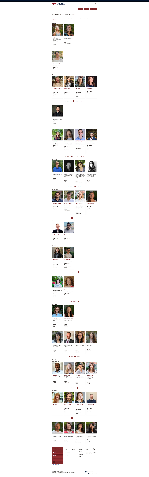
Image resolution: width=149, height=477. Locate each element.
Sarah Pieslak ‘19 (67, 375)
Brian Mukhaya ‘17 (56, 375)
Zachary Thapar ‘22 (67, 259)
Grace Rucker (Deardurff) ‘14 (68, 289)
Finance (76, 18)
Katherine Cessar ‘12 (79, 404)
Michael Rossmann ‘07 (57, 117)
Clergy (62, 18)
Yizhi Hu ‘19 (78, 88)
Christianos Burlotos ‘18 (57, 203)
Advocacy (53, 18)
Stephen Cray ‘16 (56, 234)
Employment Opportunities (66, 455)
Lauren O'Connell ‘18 (56, 288)
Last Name (54, 455)
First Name (54, 452)
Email (54, 458)
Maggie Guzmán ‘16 (67, 88)
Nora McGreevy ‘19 (56, 318)
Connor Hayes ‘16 (67, 343)
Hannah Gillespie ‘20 (79, 203)
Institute (66, 449)
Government (78, 18)
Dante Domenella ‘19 (90, 141)
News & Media (94, 449)
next (81, 101)
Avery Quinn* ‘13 (78, 375)
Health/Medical (82, 18)
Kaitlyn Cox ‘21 (66, 141)
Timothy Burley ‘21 (56, 434)
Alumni (72, 450)
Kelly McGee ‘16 (89, 343)
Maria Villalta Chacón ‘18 (91, 434)
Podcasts (94, 452)
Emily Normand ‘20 (79, 173)
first (65, 101)
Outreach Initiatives (67, 452)
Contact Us (61, 473)
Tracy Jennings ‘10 (90, 88)
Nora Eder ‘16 (66, 434)
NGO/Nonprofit (93, 18)
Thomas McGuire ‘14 (56, 173)
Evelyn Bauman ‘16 (56, 37)
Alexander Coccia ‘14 (90, 404)
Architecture (56, 18)
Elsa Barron (55, 404)
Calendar (66, 457)
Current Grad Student (65, 18)
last (83, 101)
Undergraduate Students (80, 456)
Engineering (73, 18)
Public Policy (54, 19)
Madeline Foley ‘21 (67, 37)
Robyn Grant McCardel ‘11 (57, 88)
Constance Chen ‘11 (56, 63)
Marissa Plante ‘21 (56, 259)
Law (88, 18)
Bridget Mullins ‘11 (67, 173)
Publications (80, 451)
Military (90, 18)
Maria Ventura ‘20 (90, 375)
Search (96, 4)
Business (60, 18)
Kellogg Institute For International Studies (57, 472)
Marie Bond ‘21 (55, 141)
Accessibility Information (55, 474)
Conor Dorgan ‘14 (67, 234)
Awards (65, 453)
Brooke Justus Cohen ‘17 (80, 343)
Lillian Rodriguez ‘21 (90, 203)
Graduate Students (81, 454)
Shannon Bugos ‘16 (67, 404)
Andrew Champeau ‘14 (68, 203)
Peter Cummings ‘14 (79, 141)
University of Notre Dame (60, 471)
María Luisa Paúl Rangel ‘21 (68, 318)
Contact (66, 450)
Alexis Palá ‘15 (89, 173)
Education (70, 18)
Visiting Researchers (88, 450)
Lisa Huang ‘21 (78, 434)
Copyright (53, 471)
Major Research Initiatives (80, 449)
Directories (73, 449)
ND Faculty (87, 449)
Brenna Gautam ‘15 (56, 343)
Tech (56, 19)
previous (68, 101)
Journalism (86, 18)
